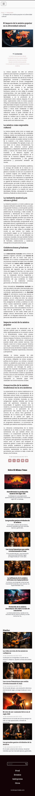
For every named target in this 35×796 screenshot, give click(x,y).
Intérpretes (9, 12)
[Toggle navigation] (3, 4)
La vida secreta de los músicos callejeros (15, 652)
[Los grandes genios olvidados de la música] (17, 510)
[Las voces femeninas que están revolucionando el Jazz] (17, 539)
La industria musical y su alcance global (17, 58)
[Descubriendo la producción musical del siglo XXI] (17, 481)
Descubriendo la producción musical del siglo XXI (17, 493)
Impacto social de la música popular (17, 62)
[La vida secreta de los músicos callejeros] (17, 640)
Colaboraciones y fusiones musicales (17, 60)
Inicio (2, 12)
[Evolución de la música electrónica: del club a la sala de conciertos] (17, 596)
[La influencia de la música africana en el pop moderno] (17, 568)
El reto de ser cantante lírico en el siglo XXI (16, 713)
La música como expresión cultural (17, 56)
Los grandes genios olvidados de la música (17, 521)
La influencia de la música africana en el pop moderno (17, 579)
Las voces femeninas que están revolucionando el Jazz (17, 550)
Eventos (17, 774)
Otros (17, 783)
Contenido (18, 54)
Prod (17, 770)
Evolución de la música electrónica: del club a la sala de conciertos (17, 608)
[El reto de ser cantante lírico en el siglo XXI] (17, 701)
